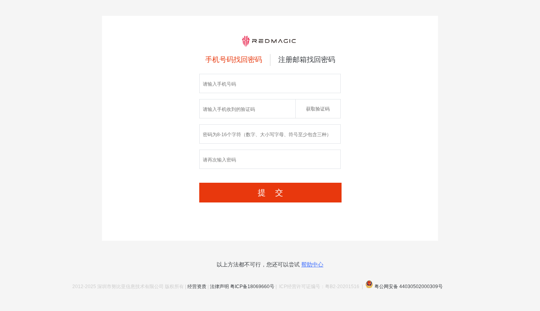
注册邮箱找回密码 (306, 60)
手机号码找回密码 (233, 60)
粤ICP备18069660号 (252, 286)
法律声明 (219, 286)
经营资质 (196, 286)
